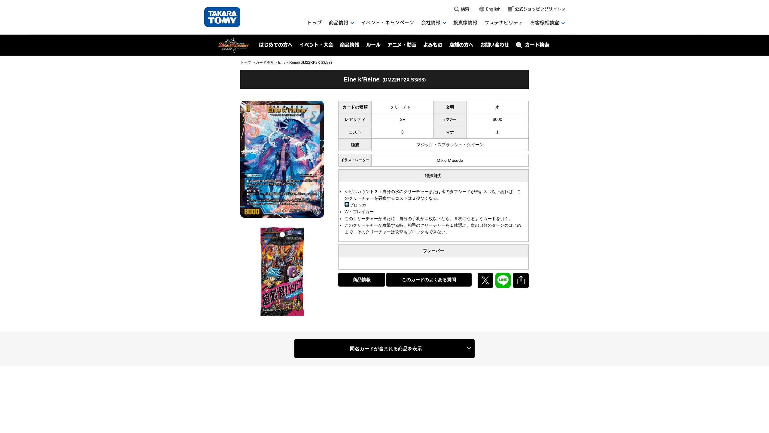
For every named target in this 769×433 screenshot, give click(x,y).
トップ (245, 62)
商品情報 (362, 279)
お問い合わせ (494, 44)
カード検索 (265, 62)
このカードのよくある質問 (429, 279)
